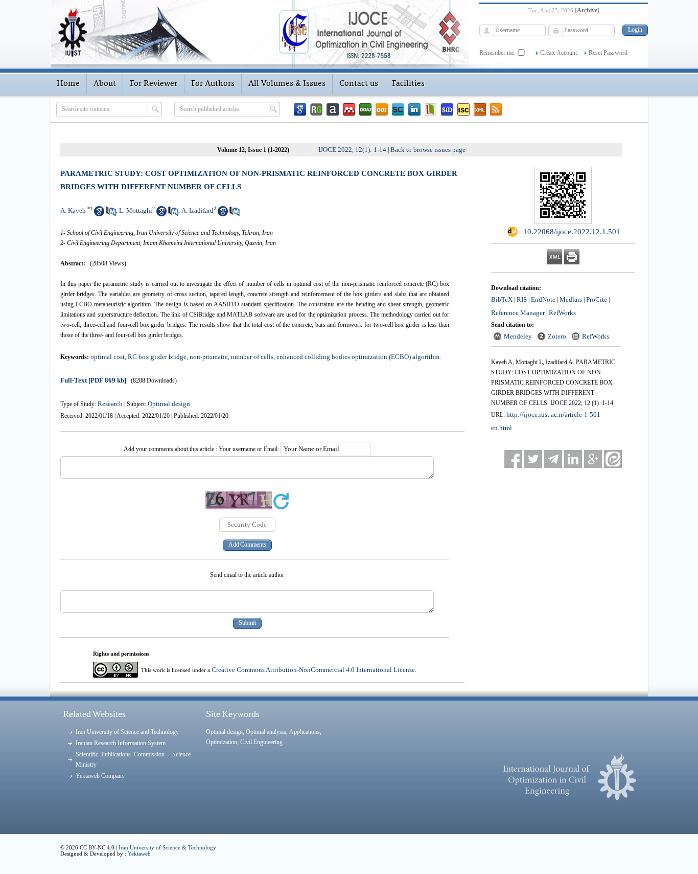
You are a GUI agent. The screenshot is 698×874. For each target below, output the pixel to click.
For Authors (213, 84)
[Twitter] (533, 459)
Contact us (358, 84)
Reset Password (608, 52)
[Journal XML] (480, 109)
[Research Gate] (316, 109)
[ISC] (463, 109)
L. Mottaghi (135, 210)
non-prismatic (209, 357)
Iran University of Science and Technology (127, 731)
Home (68, 84)
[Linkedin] (414, 109)
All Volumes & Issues (286, 84)
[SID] (447, 109)
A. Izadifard (197, 210)
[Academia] (333, 109)
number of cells (252, 357)
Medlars (571, 299)
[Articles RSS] (496, 109)
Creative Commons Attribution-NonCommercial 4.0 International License (313, 670)
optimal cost (107, 357)
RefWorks (562, 313)
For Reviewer (153, 84)
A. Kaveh (73, 210)
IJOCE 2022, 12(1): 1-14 (352, 149)
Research (110, 404)
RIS (522, 299)
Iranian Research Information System (121, 743)
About (105, 84)
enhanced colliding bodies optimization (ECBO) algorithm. (358, 357)
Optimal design (169, 404)
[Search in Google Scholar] (99, 214)
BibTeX (502, 299)
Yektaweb (139, 853)
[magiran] (431, 109)
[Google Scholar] (300, 109)
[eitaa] (613, 459)
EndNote (543, 299)
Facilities (408, 84)
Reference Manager (518, 313)
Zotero (557, 336)
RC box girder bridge (157, 357)
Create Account (558, 52)
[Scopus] (398, 109)
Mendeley (518, 336)
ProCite (596, 299)
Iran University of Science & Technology (167, 847)
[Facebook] (513, 459)
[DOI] (382, 109)
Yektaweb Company (100, 775)
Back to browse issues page (428, 149)
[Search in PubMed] (111, 214)
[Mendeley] (349, 109)
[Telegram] (553, 459)
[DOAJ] (365, 109)
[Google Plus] (593, 459)
